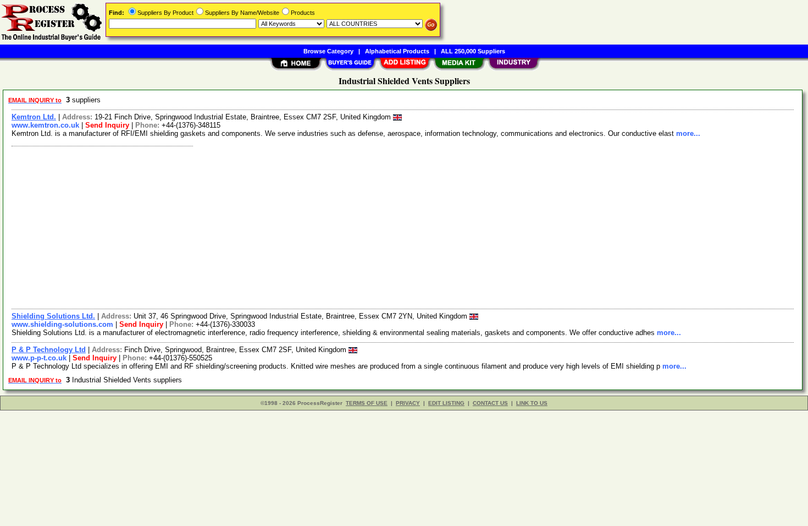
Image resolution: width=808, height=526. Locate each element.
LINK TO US (531, 403)
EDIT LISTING (446, 403)
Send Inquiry (107, 125)
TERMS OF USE (367, 403)
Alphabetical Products (397, 51)
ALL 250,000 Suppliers (473, 51)
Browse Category (328, 51)
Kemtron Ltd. (34, 117)
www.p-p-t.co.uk (39, 358)
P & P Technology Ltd (49, 350)
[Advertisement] (337, 226)
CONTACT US (490, 403)
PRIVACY (408, 403)
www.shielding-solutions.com (62, 324)
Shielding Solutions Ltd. (53, 316)
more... (688, 133)
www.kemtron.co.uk (45, 125)
